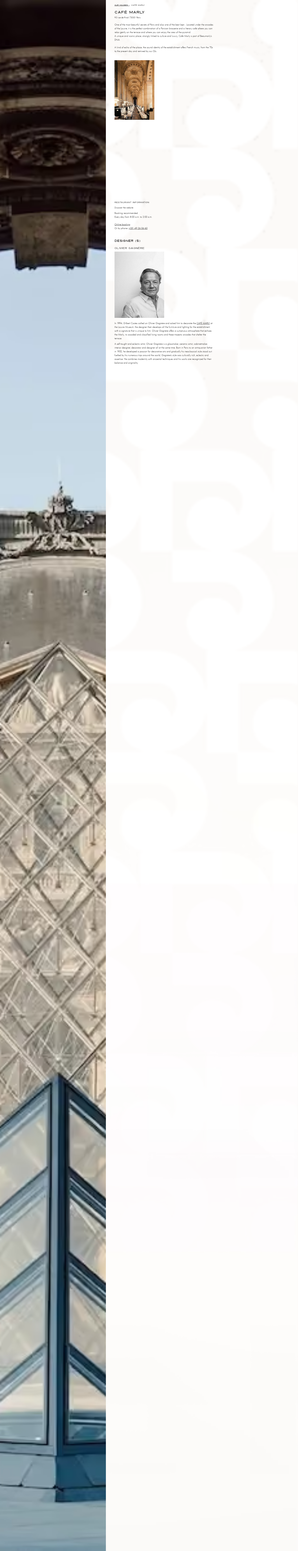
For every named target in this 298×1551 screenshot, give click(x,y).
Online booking (122, 224)
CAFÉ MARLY (203, 323)
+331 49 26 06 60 (138, 228)
